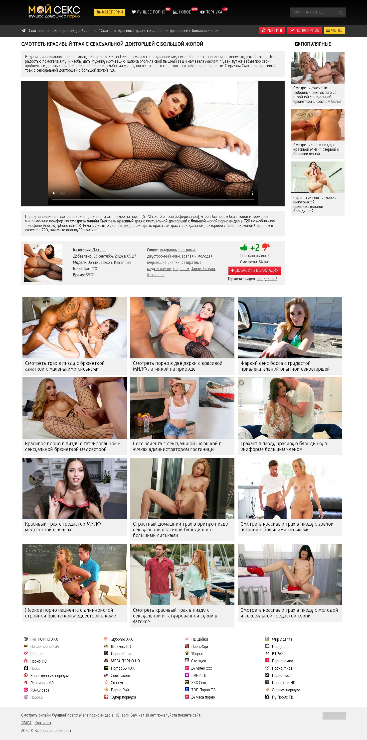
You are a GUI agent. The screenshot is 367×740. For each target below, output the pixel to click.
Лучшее (99, 250)
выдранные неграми (177, 250)
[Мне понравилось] (244, 247)
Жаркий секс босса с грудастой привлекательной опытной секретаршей (285, 366)
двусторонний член (163, 257)
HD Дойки (199, 640)
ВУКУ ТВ (198, 676)
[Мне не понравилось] (266, 247)
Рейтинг (274, 31)
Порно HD (38, 662)
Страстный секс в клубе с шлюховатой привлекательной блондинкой (315, 204)
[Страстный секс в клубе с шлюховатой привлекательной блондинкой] (318, 177)
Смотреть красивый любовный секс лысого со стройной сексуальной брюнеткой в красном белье (317, 95)
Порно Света (121, 654)
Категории (112, 12)
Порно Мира (282, 669)
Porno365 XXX (123, 669)
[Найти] (341, 12)
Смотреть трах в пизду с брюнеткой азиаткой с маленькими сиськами (65, 366)
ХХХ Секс (199, 683)
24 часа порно (203, 698)
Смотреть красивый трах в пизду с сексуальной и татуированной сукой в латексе (175, 616)
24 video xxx (201, 669)
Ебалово (37, 654)
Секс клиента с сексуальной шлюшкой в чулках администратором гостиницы (177, 447)
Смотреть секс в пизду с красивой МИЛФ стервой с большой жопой (316, 149)
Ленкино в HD (42, 683)
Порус (35, 669)
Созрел (117, 683)
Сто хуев (198, 661)
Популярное (306, 31)
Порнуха (213, 12)
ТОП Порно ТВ (203, 690)
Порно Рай (120, 690)
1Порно (197, 654)
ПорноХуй (199, 647)
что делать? (267, 279)
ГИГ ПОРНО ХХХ (44, 640)
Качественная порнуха (49, 676)
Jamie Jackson (203, 269)
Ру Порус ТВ (282, 698)
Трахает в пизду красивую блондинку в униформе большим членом (283, 447)
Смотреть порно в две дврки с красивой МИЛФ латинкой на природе (177, 366)
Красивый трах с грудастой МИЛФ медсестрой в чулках (63, 527)
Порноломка (282, 661)
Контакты (42, 723)
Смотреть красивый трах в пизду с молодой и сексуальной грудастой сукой (289, 613)
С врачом (181, 269)
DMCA (26, 723)
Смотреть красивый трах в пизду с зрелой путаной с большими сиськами (287, 527)
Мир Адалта (282, 640)
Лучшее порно (150, 12)
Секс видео (120, 676)
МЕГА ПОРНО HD (125, 661)
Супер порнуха (123, 698)
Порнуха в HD (283, 683)
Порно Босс (281, 676)
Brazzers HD (121, 647)
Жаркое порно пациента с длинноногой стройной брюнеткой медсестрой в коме (70, 613)
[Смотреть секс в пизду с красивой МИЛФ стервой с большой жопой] (318, 125)
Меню (336, 31)
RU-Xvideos (39, 691)
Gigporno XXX (122, 640)
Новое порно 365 (44, 647)
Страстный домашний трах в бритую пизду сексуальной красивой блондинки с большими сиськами (180, 530)
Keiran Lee (156, 275)
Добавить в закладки (256, 271)
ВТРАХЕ (279, 654)
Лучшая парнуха (286, 690)
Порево (36, 698)
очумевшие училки (163, 263)
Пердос (278, 647)
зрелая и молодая (197, 257)
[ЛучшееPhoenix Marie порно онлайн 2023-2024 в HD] (55, 12)
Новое (184, 12)
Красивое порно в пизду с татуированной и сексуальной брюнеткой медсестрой (73, 447)
